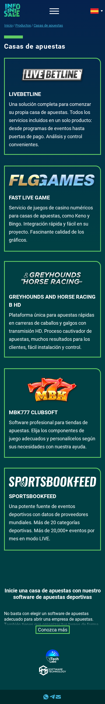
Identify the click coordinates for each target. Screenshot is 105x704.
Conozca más (52, 629)
